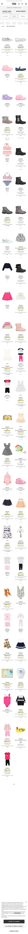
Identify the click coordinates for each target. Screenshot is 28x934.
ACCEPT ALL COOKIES (14, 921)
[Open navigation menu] (2, 3)
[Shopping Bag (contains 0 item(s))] (25, 3)
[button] (14, 784)
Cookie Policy (17, 913)
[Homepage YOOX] (14, 4)
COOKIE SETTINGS (14, 931)
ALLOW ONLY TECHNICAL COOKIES (14, 926)
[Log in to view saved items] (22, 3)
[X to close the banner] (26, 902)
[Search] (18, 3)
